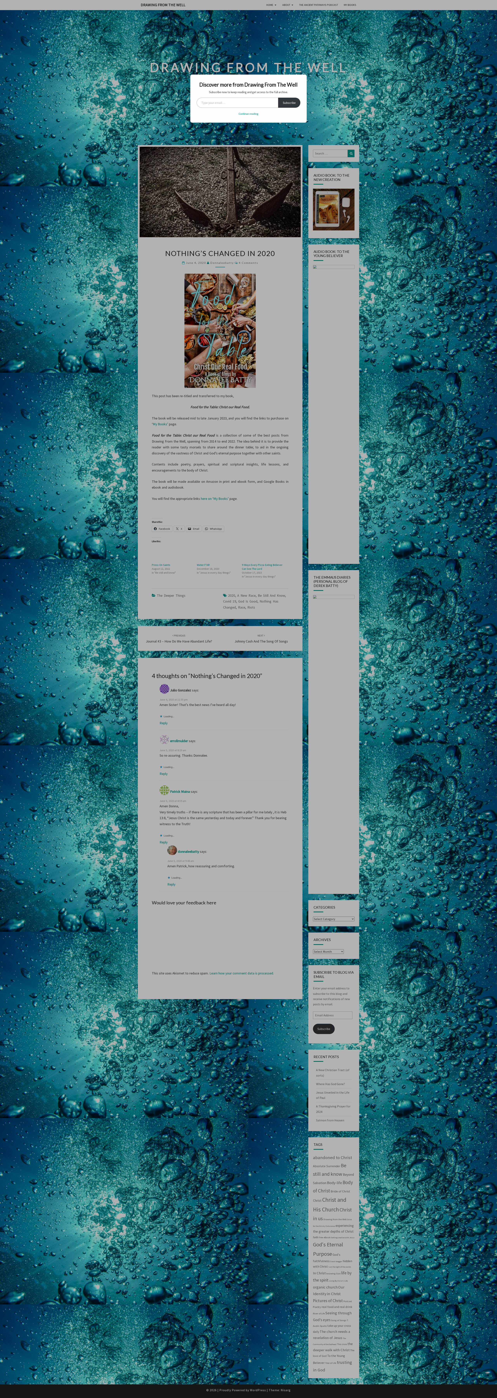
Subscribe (289, 103)
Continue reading (248, 113)
